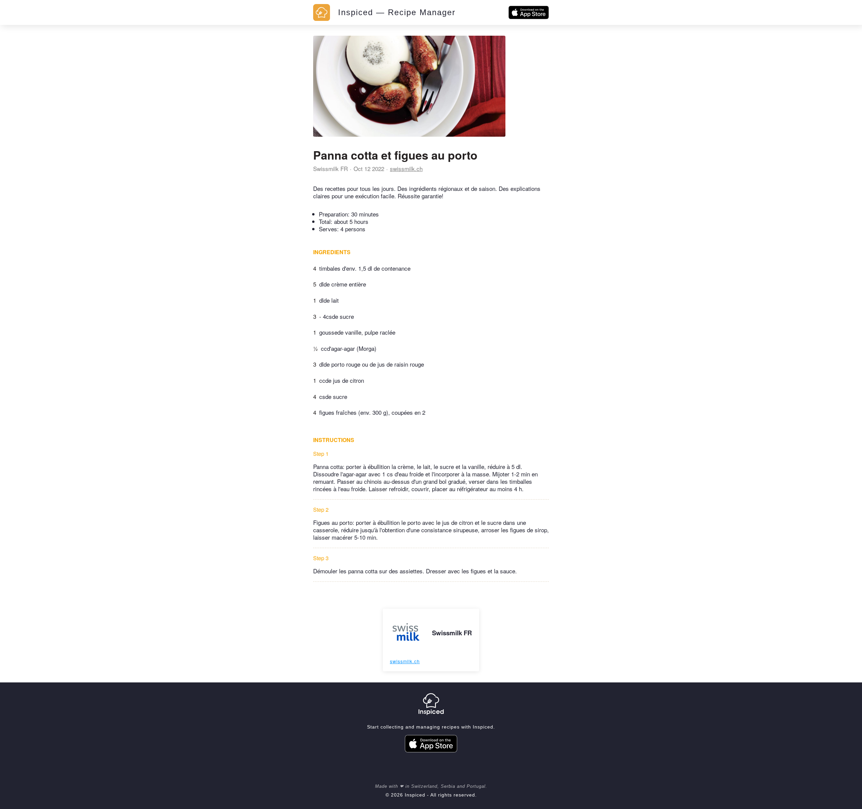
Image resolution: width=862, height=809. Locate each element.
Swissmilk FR (330, 168)
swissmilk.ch (406, 168)
